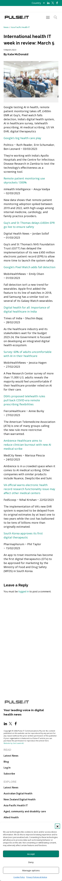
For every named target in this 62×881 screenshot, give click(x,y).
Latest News (11, 755)
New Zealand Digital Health (20, 799)
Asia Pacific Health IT (20, 27)
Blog (6, 761)
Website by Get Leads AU (14, 743)
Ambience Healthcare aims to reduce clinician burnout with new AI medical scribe (27, 444)
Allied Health (11, 817)
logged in (23, 591)
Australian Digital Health (18, 793)
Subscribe (9, 773)
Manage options (31, 870)
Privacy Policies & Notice (36, 877)
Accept (31, 853)
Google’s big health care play (22, 138)
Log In (7, 767)
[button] (57, 826)
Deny (31, 862)
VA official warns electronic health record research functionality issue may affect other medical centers (29, 489)
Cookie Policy (19, 877)
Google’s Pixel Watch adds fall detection (29, 267)
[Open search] (55, 17)
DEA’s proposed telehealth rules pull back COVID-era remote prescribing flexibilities (24, 400)
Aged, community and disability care (25, 811)
